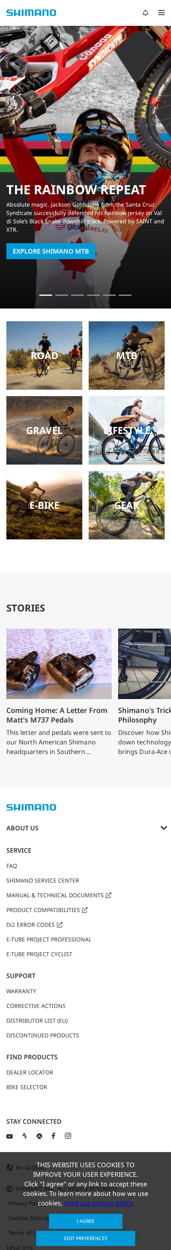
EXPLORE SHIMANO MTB (51, 251)
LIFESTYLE (126, 430)
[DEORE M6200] (109, 295)
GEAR (126, 505)
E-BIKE (44, 505)
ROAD (44, 355)
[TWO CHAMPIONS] (61, 295)
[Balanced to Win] (77, 295)
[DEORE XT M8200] (93, 295)
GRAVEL (44, 430)
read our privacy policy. (99, 1203)
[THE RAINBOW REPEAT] (45, 295)
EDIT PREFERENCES (85, 1238)
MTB (126, 355)
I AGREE (86, 1221)
